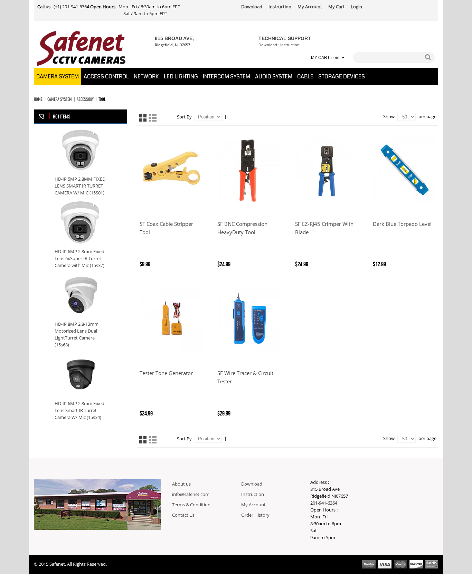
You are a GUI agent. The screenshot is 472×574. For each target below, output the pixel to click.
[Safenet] (81, 48)
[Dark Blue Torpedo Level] (404, 170)
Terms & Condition (191, 505)
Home (38, 99)
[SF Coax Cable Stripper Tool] (171, 170)
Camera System (59, 99)
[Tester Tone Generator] (171, 319)
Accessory (85, 99)
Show (389, 116)
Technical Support (284, 38)
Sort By (184, 117)
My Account (253, 505)
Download (267, 45)
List (153, 118)
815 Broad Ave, (174, 38)
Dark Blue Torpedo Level (402, 224)
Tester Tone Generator (166, 373)
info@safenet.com (190, 494)
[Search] (428, 57)
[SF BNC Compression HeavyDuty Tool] (249, 170)
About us (181, 484)
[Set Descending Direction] (225, 116)
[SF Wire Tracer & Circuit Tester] (249, 319)
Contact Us (183, 515)
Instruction (290, 45)
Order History (255, 515)
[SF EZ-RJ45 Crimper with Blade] (326, 170)
